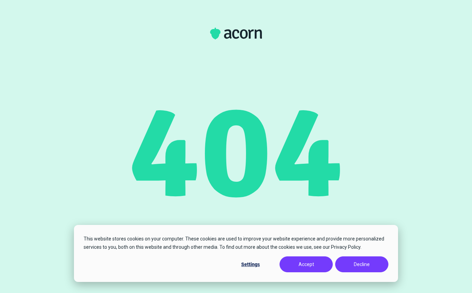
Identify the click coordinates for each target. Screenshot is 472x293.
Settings (250, 264)
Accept (306, 264)
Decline (362, 264)
